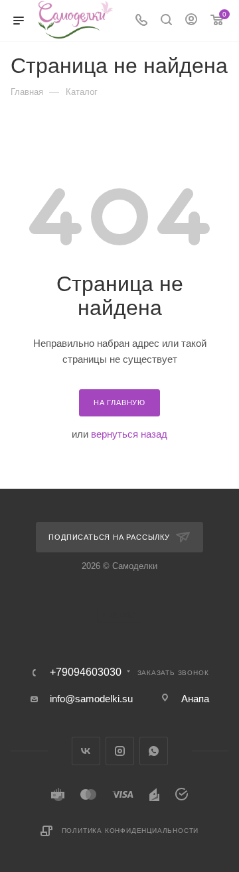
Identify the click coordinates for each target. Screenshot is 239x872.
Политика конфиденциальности (130, 830)
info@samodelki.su (91, 698)
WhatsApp (153, 751)
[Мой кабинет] (191, 21)
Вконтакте (86, 751)
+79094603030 (85, 672)
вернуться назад (129, 434)
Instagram (120, 751)
